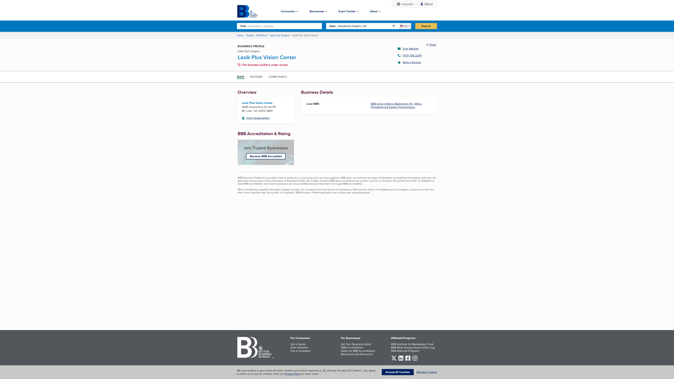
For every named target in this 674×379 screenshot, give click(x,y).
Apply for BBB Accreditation (358, 351)
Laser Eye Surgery (280, 35)
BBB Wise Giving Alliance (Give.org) (413, 347)
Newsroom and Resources (357, 354)
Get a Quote (297, 344)
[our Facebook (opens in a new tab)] (408, 360)
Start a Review (299, 347)
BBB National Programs (405, 351)
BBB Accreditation (352, 347)
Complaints (278, 77)
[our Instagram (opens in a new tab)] (415, 360)
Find (243, 26)
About (374, 11)
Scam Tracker (347, 11)
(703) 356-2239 (412, 55)
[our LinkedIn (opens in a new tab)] (401, 360)
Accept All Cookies (398, 372)
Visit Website (411, 48)
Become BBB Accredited (266, 156)
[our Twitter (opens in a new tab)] (394, 360)
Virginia (250, 35)
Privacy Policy (292, 374)
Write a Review (412, 62)
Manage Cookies (427, 372)
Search (426, 26)
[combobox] (285, 26)
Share (432, 44)
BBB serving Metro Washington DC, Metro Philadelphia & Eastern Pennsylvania (396, 105)
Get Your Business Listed (356, 344)
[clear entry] (395, 26)
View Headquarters (258, 118)
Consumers (288, 11)
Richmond (261, 35)
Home (240, 35)
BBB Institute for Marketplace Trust (412, 344)
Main (240, 77)
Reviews (256, 77)
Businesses (317, 11)
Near (333, 26)
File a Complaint (300, 351)
